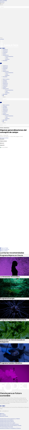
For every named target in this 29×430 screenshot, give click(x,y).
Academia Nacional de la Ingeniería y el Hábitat (10, 418)
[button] (3, 0)
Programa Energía (7, 298)
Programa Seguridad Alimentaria (13, 320)
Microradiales (3, 415)
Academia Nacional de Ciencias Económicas (9, 424)
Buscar (1, 4)
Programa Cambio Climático (11, 363)
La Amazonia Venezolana (10, 277)
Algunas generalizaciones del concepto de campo (13, 131)
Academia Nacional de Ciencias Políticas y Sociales (10, 425)
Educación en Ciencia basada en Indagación (12, 341)
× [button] (0, 64)
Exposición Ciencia (4, 416)
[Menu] (1, 63)
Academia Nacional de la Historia (7, 421)
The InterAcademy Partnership (6, 426)
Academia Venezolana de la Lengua (7, 422)
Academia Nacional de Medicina (6, 420)
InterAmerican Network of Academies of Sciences (10, 428)
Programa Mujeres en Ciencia (11, 255)
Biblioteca (2, 413)
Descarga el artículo (4, 138)
